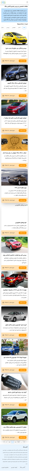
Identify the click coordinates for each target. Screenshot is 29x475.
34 (15, 442)
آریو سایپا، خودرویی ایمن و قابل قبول (15, 325)
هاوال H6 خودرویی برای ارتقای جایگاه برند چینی (13, 427)
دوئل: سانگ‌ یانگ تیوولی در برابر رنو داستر (14, 153)
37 (6, 442)
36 (9, 442)
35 (12, 442)
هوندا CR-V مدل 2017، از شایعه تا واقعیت (14, 290)
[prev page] (18, 442)
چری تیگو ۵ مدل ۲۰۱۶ (20, 188)
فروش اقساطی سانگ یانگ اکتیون (16, 83)
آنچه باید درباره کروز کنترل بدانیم (17, 392)
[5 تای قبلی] (18, 442)
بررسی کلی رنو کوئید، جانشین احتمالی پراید (14, 255)
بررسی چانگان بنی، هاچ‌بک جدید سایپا (16, 48)
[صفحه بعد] (4, 442)
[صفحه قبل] (24, 442)
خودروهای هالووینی (20, 223)
